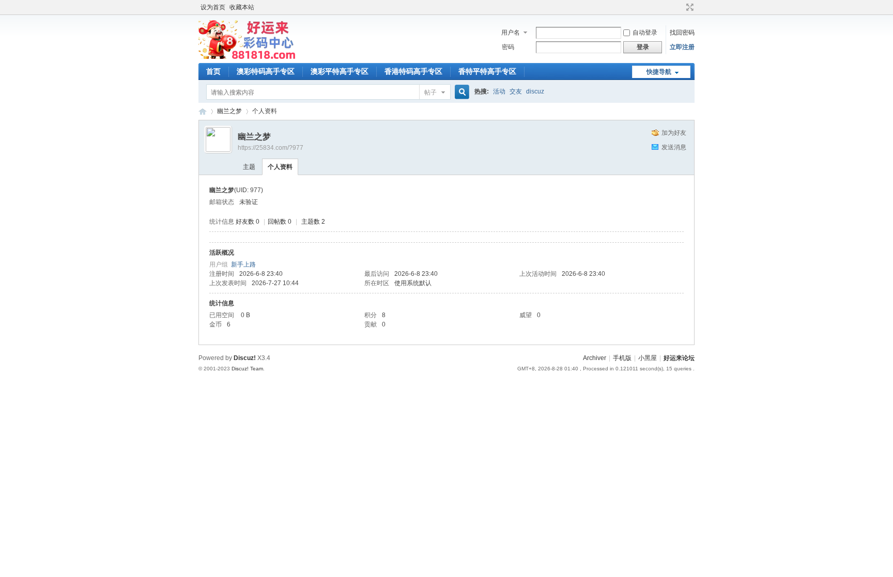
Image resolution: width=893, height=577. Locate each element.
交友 (516, 91)
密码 (508, 47)
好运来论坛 (202, 111)
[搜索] (460, 92)
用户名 (510, 32)
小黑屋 (647, 358)
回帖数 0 (279, 221)
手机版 (622, 358)
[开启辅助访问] (680, 7)
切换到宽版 (689, 7)
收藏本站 (241, 7)
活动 (499, 91)
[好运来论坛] (247, 56)
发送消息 (673, 147)
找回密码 (682, 32)
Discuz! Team (247, 368)
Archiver (594, 358)
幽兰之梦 (229, 111)
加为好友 (673, 132)
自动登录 (645, 32)
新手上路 (243, 264)
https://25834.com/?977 (270, 147)
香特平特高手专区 (487, 71)
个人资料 (280, 166)
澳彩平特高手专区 (339, 71)
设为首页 (213, 7)
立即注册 (682, 47)
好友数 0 (247, 221)
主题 (249, 166)
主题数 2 (313, 221)
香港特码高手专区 (413, 71)
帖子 (430, 92)
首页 (213, 71)
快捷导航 (658, 71)
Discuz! (245, 358)
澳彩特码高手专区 (266, 71)
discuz (535, 91)
